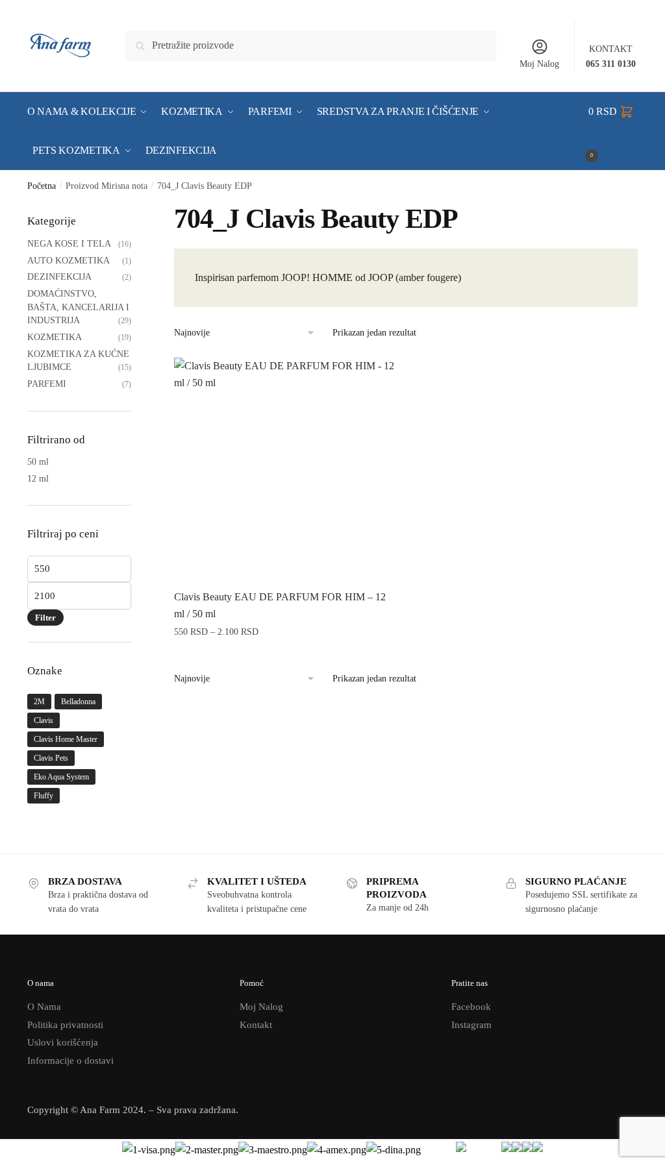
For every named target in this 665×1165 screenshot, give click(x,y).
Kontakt (256, 1025)
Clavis (43, 720)
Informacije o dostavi (70, 1060)
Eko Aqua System (61, 776)
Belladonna (78, 701)
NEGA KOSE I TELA (69, 244)
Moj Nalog (539, 64)
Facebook (471, 1006)
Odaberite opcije (285, 658)
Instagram (471, 1025)
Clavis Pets (51, 758)
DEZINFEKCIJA (59, 277)
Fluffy (43, 795)
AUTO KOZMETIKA (68, 260)
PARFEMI (46, 384)
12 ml (38, 479)
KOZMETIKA (54, 337)
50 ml (38, 462)
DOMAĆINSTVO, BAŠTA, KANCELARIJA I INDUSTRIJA (78, 307)
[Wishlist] (376, 380)
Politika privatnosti (65, 1025)
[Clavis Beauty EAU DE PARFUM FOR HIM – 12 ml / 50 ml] (285, 469)
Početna (41, 186)
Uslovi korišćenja (62, 1042)
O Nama (44, 1006)
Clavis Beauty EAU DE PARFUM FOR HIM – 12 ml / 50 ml (280, 605)
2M (39, 701)
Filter (45, 617)
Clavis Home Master (65, 739)
